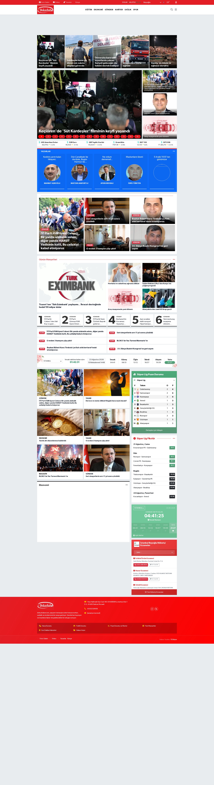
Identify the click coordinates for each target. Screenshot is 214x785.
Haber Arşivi (80, 630)
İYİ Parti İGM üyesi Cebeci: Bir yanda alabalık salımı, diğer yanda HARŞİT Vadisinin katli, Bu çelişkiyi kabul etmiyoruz (58, 403)
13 (123, 136)
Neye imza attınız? (133, 157)
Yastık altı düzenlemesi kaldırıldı (52, 441)
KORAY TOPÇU (106, 183)
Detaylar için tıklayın (154, 430)
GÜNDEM (109, 10)
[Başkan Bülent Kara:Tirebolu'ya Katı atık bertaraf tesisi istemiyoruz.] (152, 211)
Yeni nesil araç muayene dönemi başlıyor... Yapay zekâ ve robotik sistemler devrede (169, 321)
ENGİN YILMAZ (133, 183)
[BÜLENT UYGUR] (78, 172)
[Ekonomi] (127, 485)
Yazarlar (69, 2)
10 (103, 136)
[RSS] (156, 609)
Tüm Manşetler (150, 626)
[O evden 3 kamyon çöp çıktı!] (107, 238)
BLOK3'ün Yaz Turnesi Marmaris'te (132, 341)
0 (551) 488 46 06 (142, 564)
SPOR (135, 10)
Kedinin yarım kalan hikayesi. (161, 158)
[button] (40, 104)
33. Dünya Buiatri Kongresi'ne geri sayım (135, 349)
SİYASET (119, 316)
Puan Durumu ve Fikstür (119, 626)
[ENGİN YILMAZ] (133, 172)
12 (117, 136)
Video (57, 2)
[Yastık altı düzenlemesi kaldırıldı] (60, 422)
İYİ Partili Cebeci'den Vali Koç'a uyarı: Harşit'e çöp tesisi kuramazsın (51, 321)
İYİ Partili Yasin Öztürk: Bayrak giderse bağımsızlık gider (99, 321)
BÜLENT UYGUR (78, 183)
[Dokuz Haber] (45, 9)
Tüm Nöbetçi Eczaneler (155, 592)
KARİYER (119, 10)
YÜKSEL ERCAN (51, 183)
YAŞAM (88, 398)
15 (137, 136)
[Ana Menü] (176, 9)
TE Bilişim (173, 639)
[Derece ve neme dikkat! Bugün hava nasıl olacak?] (107, 382)
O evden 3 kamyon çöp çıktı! (59, 341)
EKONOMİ (98, 10)
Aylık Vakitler (139, 535)
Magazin (43, 474)
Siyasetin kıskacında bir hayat (51, 158)
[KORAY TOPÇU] (106, 172)
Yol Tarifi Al (155, 564)
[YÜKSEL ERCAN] (51, 172)
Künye (77, 2)
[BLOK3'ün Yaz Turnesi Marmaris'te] (60, 458)
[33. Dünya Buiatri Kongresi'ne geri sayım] (152, 238)
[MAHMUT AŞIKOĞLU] (160, 172)
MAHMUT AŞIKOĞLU (161, 183)
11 (110, 136)
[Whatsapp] (152, 609)
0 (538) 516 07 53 (142, 579)
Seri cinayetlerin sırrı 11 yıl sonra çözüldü (135, 333)
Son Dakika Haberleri (48, 630)
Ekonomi (43, 438)
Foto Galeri (45, 2)
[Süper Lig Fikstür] (174, 438)
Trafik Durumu (81, 626)
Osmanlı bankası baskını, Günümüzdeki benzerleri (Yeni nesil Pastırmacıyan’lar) (106, 159)
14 (130, 136)
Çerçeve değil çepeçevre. (78, 158)
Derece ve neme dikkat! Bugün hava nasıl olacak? (106, 401)
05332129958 (92, 609)
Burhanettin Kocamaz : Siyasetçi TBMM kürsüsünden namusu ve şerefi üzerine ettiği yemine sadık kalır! (122, 321)
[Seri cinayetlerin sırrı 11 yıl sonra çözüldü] (107, 211)
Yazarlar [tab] (45, 151)
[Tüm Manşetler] (174, 260)
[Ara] (172, 9)
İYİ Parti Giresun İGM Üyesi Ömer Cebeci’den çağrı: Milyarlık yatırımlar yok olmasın (75, 321)
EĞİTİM (88, 10)
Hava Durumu (47, 626)
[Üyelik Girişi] (175, 2)
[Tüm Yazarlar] (174, 151)
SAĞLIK (128, 10)
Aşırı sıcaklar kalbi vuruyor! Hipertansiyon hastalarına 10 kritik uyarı (146, 321)
